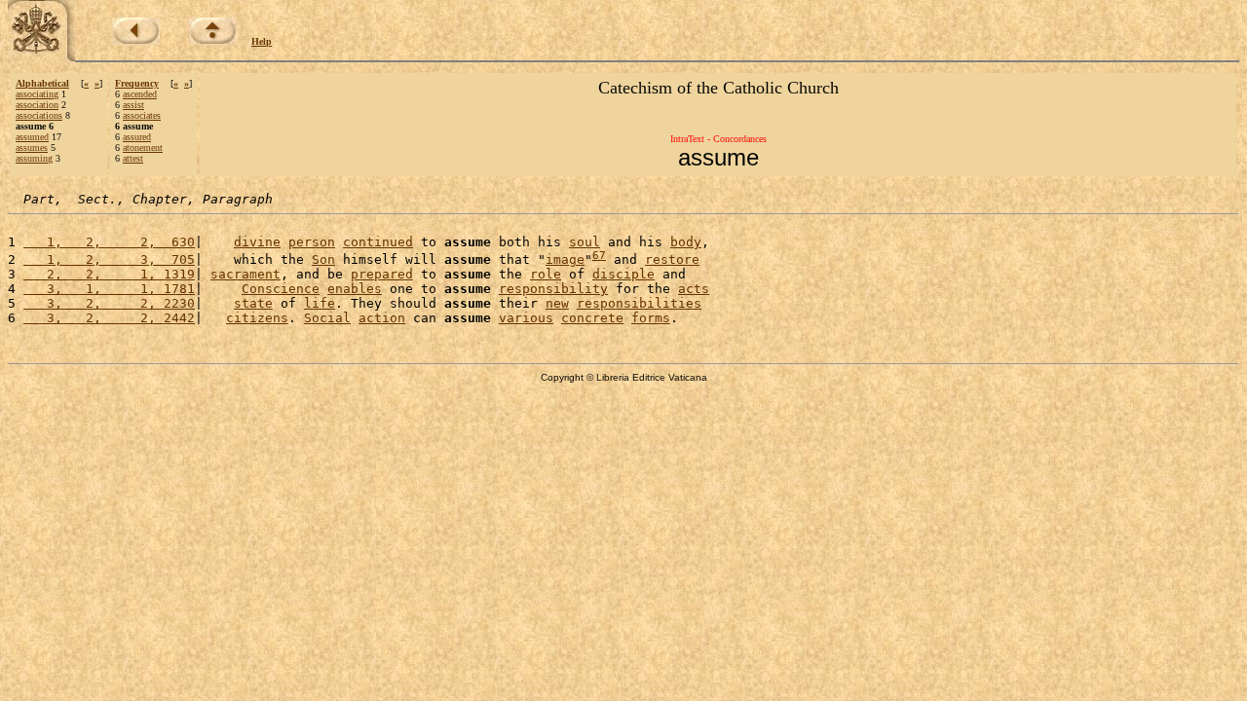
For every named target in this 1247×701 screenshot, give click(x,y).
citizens (257, 318)
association (37, 104)
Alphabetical (42, 83)
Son (323, 259)
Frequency (137, 83)
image (565, 259)
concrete (592, 318)
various (526, 318)
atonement (143, 147)
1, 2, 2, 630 (109, 242)
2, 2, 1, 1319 (109, 274)
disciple (623, 274)
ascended (140, 94)
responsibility (553, 288)
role (545, 274)
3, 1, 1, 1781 (109, 288)
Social (327, 318)
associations (39, 115)
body (685, 242)
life (319, 303)
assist (133, 104)
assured (137, 136)
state (253, 303)
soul (584, 242)
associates (142, 115)
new (557, 303)
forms (650, 318)
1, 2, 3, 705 (109, 259)
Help (261, 41)
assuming (34, 158)
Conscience (281, 288)
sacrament (245, 274)
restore (672, 259)
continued (378, 242)
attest (133, 158)
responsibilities (639, 303)
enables (354, 288)
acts (693, 288)
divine (257, 242)
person (311, 242)
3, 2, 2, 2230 (109, 303)
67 (599, 255)
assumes (32, 147)
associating (37, 94)
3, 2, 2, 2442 (109, 318)
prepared (382, 274)
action (382, 318)
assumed (32, 136)
